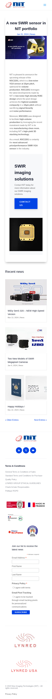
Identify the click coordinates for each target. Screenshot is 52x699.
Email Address (19, 557)
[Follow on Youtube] (33, 450)
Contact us (25, 203)
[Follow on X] (26, 450)
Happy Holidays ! (16, 406)
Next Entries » (40, 420)
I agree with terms (22, 588)
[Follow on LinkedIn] (19, 450)
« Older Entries (12, 420)
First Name (17, 566)
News (32, 34)
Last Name (17, 575)
